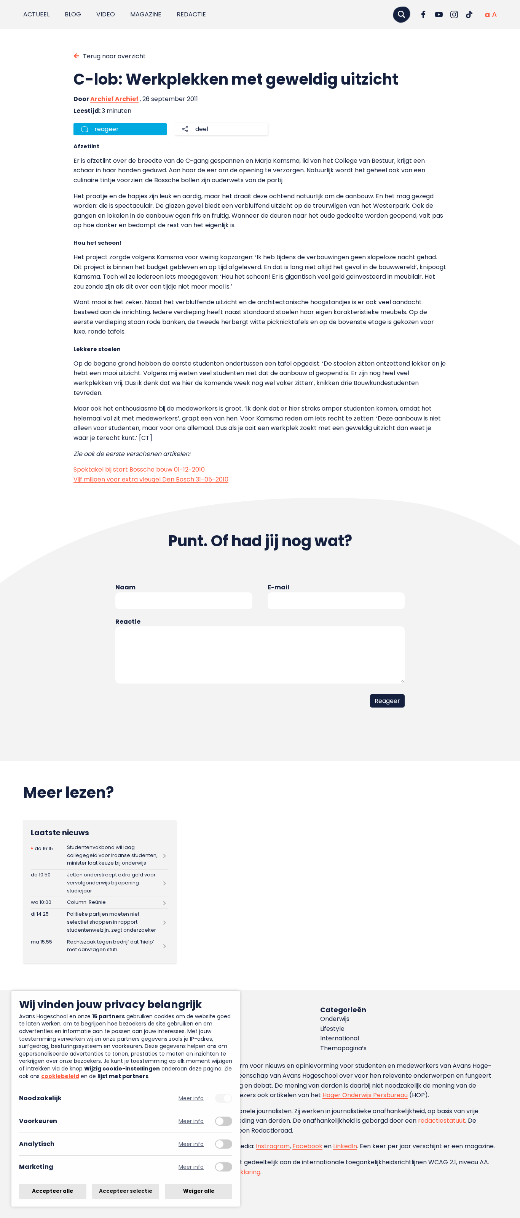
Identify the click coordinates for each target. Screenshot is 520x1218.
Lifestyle (332, 1028)
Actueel (36, 14)
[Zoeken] (401, 14)
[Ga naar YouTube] (439, 14)
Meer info (191, 1098)
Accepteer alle (52, 1191)
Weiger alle (198, 1191)
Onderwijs (334, 1018)
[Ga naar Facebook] (423, 14)
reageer (106, 129)
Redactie (191, 14)
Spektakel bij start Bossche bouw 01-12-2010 (139, 469)
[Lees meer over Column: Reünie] (99, 902)
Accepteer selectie (125, 1191)
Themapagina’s (343, 1048)
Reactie (127, 621)
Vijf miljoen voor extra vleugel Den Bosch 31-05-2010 (150, 479)
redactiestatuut (441, 1120)
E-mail (278, 587)
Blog (73, 14)
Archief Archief (114, 99)
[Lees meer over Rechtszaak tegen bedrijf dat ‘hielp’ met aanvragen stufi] (99, 946)
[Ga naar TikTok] (469, 14)
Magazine (145, 14)
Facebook (307, 1146)
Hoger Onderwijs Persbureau (365, 1095)
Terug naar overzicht (114, 56)
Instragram (273, 1146)
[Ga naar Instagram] (454, 14)
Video (105, 14)
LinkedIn (345, 1146)
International (339, 1038)
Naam (125, 587)
